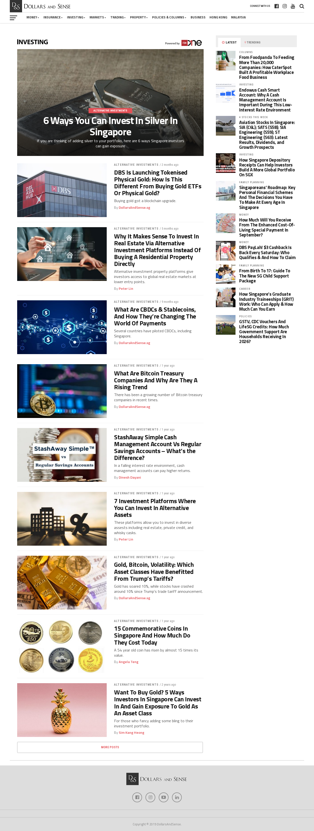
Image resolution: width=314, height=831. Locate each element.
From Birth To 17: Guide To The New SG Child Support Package (264, 275)
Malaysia (238, 17)
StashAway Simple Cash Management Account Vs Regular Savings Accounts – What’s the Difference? (157, 447)
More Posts (110, 747)
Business (198, 17)
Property (138, 17)
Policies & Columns (168, 17)
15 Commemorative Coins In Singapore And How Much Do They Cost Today (152, 635)
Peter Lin (126, 288)
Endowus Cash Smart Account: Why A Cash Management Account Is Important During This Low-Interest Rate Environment (265, 99)
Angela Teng (128, 662)
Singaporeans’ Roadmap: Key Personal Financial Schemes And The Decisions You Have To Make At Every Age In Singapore (267, 197)
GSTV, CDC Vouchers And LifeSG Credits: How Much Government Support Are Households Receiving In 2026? (264, 331)
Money (31, 17)
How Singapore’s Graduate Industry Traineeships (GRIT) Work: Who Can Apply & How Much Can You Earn (266, 301)
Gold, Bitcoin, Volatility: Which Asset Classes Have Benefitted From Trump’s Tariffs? (154, 571)
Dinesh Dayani (130, 477)
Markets (97, 17)
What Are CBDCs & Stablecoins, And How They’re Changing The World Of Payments (155, 316)
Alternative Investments (136, 164)
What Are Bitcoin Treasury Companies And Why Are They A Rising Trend (155, 380)
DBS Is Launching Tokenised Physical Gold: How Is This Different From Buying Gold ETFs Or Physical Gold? (157, 183)
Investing (75, 17)
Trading (117, 17)
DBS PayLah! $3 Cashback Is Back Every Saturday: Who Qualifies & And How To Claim (267, 252)
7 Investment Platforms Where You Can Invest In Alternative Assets (155, 508)
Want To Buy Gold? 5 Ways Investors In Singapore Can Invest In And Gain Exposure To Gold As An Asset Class (157, 703)
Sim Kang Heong (131, 732)
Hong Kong (218, 17)
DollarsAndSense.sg (134, 207)
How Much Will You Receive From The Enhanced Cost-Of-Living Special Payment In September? (267, 227)
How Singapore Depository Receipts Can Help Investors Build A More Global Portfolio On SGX (267, 167)
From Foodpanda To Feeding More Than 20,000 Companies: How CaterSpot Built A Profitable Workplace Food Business (266, 67)
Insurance (52, 17)
